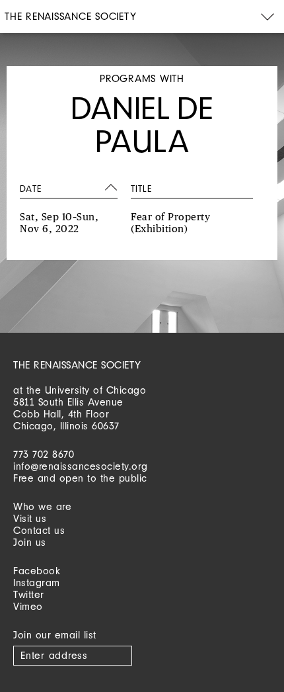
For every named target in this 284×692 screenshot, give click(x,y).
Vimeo (28, 606)
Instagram (36, 582)
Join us (29, 542)
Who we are (42, 506)
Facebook (36, 570)
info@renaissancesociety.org (80, 466)
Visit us (29, 518)
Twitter (28, 594)
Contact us (39, 530)
